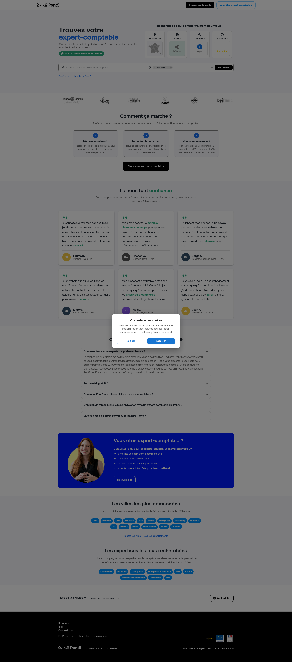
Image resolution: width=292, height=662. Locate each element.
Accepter (161, 341)
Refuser (131, 341)
